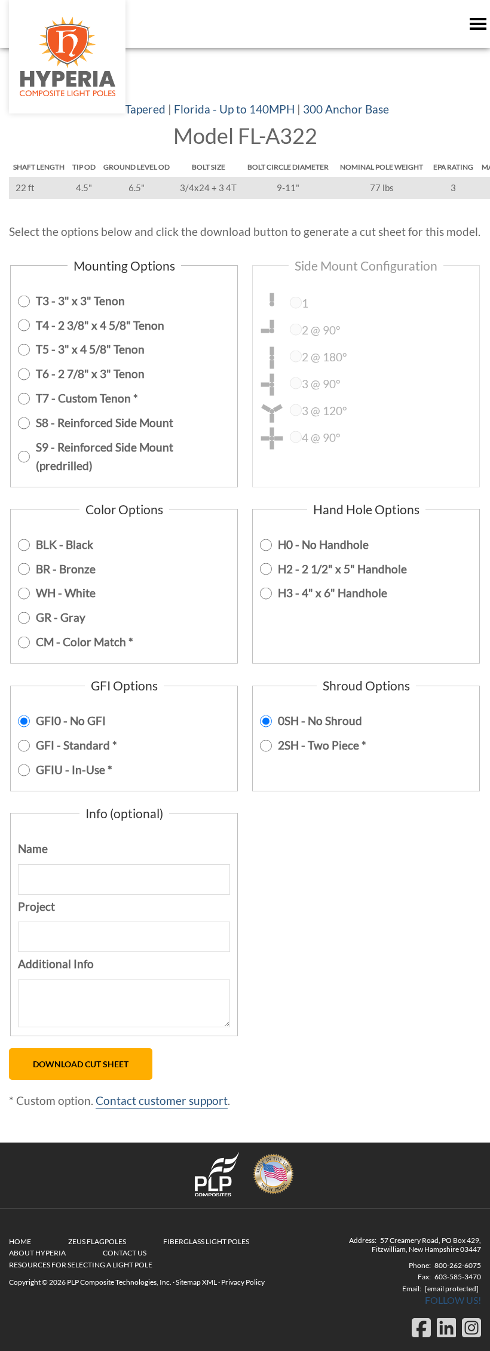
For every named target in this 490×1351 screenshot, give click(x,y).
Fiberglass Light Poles (206, 1241)
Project (36, 906)
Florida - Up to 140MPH (234, 109)
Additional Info (56, 964)
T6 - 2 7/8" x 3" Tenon (90, 373)
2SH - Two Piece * (322, 745)
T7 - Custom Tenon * (87, 398)
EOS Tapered (133, 109)
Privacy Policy (243, 1282)
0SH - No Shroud (320, 720)
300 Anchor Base (346, 109)
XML (209, 1282)
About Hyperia (37, 1252)
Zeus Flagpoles (97, 1241)
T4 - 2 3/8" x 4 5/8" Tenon (100, 325)
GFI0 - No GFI (71, 720)
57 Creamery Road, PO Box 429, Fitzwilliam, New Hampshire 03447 (426, 1245)
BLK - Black (64, 544)
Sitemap (188, 1282)
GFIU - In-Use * (74, 769)
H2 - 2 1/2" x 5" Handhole (342, 569)
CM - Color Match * (84, 642)
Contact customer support (162, 1100)
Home (20, 1241)
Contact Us (124, 1252)
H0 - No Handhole (323, 544)
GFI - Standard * (76, 745)
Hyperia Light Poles (67, 56)
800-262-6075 (457, 1265)
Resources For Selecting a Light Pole (80, 1264)
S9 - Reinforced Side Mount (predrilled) (104, 456)
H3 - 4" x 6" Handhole (332, 593)
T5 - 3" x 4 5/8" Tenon (90, 349)
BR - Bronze (66, 569)
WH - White (66, 593)
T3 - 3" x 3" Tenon (80, 301)
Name (33, 848)
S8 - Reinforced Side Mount (104, 422)
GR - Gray (60, 617)
